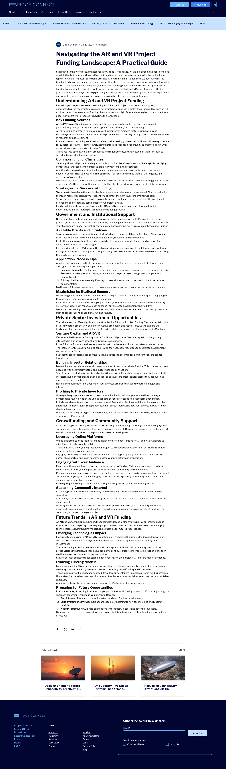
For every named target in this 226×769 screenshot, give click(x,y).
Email (126, 728)
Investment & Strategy (141, 23)
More (202, 23)
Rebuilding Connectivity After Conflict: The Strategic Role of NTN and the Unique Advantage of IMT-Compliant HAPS (162, 687)
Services (52, 739)
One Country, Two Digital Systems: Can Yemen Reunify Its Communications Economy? (111, 687)
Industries (53, 736)
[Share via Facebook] (57, 629)
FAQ (85, 749)
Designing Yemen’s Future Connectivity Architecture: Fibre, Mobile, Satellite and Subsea (63, 687)
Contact (52, 746)
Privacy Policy (90, 746)
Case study (53, 742)
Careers (87, 739)
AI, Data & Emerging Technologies (177, 23)
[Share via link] (80, 629)
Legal (85, 742)
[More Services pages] (21, 12)
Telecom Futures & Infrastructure (69, 23)
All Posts (7, 23)
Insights (86, 732)
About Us (52, 732)
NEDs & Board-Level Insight (32, 23)
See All (181, 649)
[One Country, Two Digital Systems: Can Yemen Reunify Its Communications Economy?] (113, 668)
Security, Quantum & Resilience (108, 23)
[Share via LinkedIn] (72, 629)
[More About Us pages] (70, 12)
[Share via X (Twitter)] (65, 629)
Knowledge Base (91, 736)
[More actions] (168, 44)
